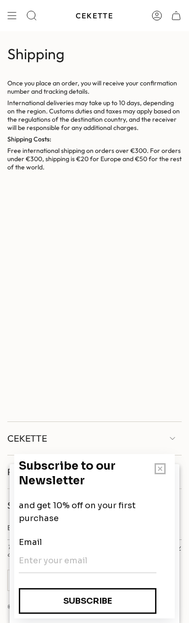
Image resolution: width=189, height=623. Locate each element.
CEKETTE (27, 438)
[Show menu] (12, 15)
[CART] (176, 15)
